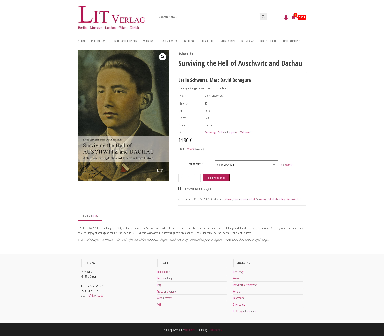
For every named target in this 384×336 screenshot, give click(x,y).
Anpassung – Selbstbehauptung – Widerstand (228, 132)
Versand (190, 148)
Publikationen (99, 41)
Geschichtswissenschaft (244, 199)
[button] (162, 56)
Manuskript (228, 41)
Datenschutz (239, 304)
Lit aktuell (208, 41)
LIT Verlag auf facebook (244, 311)
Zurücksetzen (286, 165)
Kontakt (236, 291)
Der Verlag (247, 41)
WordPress (189, 330)
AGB (159, 304)
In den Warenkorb (216, 178)
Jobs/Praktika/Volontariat (245, 285)
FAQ (159, 285)
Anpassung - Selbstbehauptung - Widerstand (277, 199)
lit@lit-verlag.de (95, 295)
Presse (236, 278)
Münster (228, 199)
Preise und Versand (167, 291)
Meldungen (149, 41)
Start (81, 41)
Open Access (170, 41)
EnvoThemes (215, 330)
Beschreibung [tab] (90, 216)
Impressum (238, 298)
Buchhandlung (291, 41)
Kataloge (189, 41)
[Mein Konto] (286, 17)
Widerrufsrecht (164, 298)
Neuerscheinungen (125, 41)
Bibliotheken (268, 41)
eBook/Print (196, 163)
